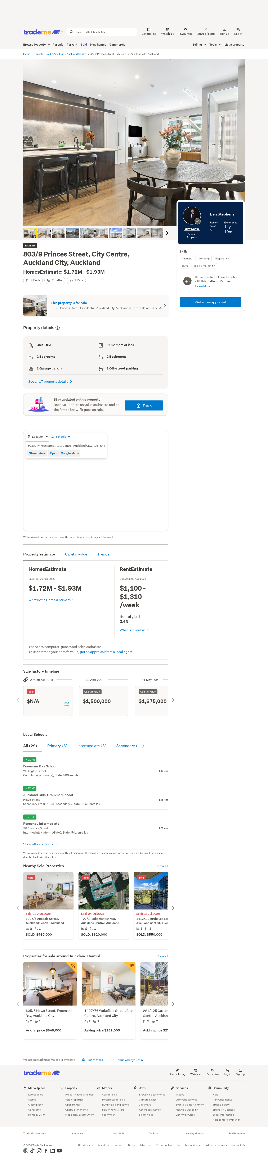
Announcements (222, 1099)
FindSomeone (237, 1133)
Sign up (224, 34)
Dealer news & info (113, 1109)
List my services (185, 1114)
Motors (107, 1088)
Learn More (202, 286)
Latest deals (35, 1094)
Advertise (145, 1145)
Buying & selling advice (115, 1104)
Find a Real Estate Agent (79, 1114)
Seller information (223, 1114)
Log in (238, 34)
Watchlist (195, 1074)
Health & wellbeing (187, 1109)
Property (38, 54)
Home (27, 54)
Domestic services (186, 1099)
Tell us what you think (129, 1060)
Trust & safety (221, 1104)
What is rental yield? (135, 630)
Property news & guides (79, 1094)
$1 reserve (34, 1109)
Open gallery (136, 220)
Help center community (226, 1119)
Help (215, 1094)
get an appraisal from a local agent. (107, 651)
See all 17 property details (48, 381)
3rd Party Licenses (224, 1109)
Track (147, 405)
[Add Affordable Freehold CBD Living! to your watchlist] (129, 968)
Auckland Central (77, 54)
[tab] (37, 436)
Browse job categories (152, 1094)
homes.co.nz (78, 1133)
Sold (84, 44)
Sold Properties (74, 1099)
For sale (58, 44)
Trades (180, 1094)
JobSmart (145, 1104)
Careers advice (148, 1099)
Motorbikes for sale (113, 1099)
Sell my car (108, 1114)
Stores (32, 1099)
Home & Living (36, 1114)
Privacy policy (164, 1145)
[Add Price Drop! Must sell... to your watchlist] (71, 968)
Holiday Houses (195, 1133)
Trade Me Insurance (34, 1133)
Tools (213, 44)
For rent (72, 44)
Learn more (95, 1060)
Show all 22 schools (38, 844)
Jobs (142, 1088)
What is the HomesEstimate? (50, 600)
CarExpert (155, 1133)
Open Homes (73, 1104)
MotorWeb (117, 1133)
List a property (234, 44)
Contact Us (238, 1145)
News (131, 1145)
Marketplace (37, 1088)
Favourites (212, 1074)
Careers (118, 1145)
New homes (98, 44)
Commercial (118, 44)
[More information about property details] (57, 327)
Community (221, 1088)
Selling (197, 44)
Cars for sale (109, 1094)
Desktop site (85, 1145)
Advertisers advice (150, 1109)
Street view (37, 453)
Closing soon (35, 1104)
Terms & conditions (188, 1145)
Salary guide (146, 1114)
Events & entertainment (190, 1104)
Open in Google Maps (64, 453)
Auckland (59, 54)
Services (182, 1088)
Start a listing (177, 1074)
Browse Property (34, 44)
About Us (103, 1145)
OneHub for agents (76, 1109)
